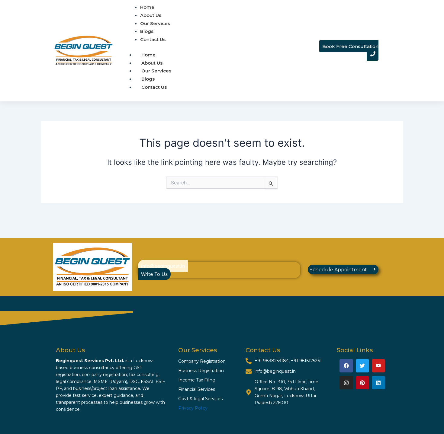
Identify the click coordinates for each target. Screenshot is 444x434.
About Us (151, 63)
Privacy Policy (193, 408)
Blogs (148, 79)
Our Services (156, 71)
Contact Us (154, 87)
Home (148, 55)
